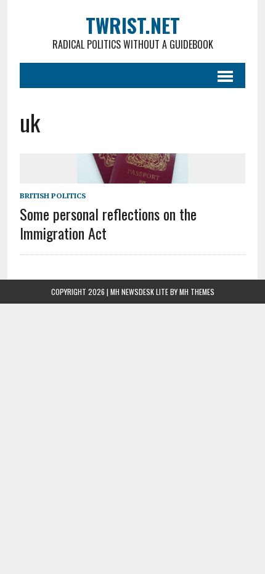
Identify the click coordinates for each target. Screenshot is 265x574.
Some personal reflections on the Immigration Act (108, 223)
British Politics (53, 195)
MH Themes (196, 291)
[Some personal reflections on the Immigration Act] (132, 175)
